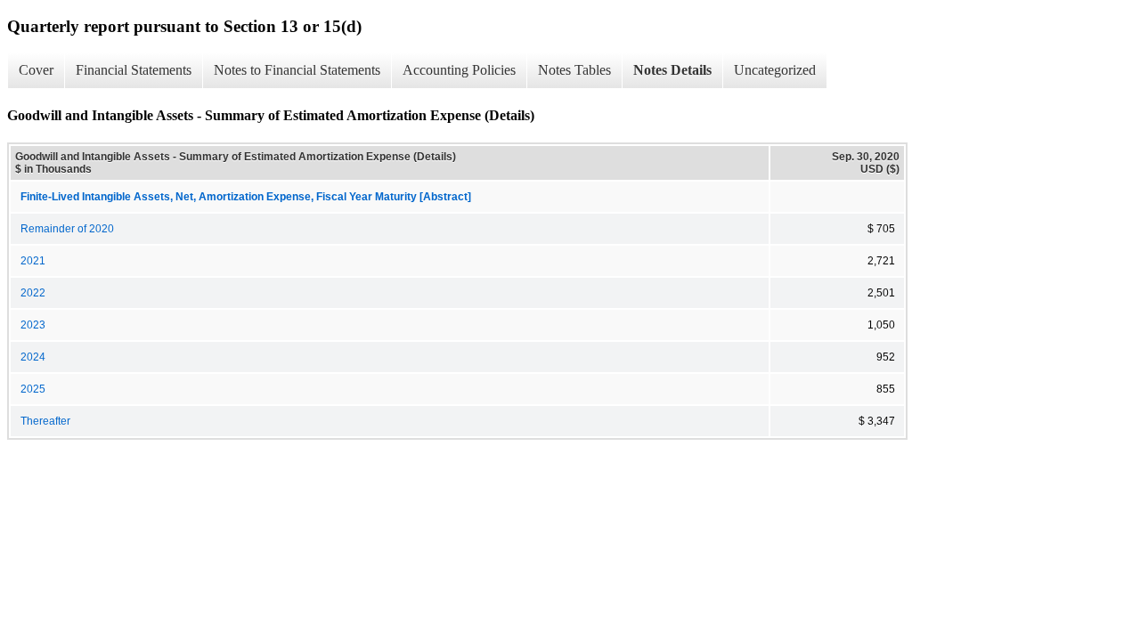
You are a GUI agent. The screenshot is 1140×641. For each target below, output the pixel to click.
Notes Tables (574, 69)
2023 (32, 325)
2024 (32, 357)
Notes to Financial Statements (297, 69)
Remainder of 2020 (67, 228)
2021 (32, 261)
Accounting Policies (459, 69)
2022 (32, 293)
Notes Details (672, 69)
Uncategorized (775, 69)
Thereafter (45, 421)
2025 (32, 389)
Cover (36, 69)
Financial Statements (133, 69)
